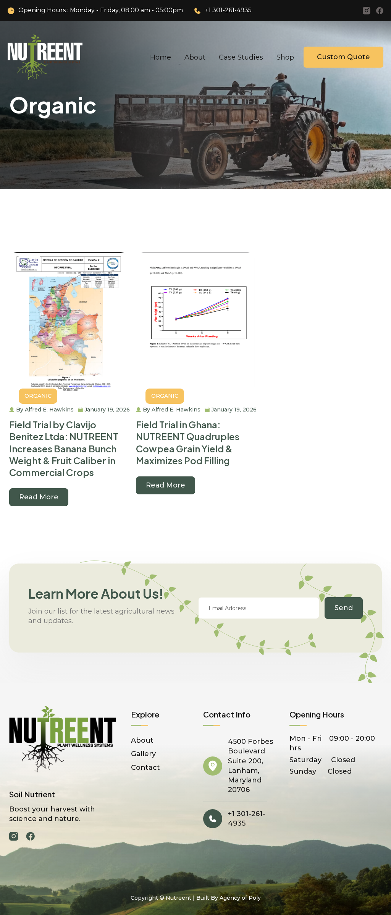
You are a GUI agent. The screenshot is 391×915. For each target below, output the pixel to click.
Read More (38, 497)
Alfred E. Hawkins (49, 409)
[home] (45, 57)
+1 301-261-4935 (228, 10)
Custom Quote (343, 57)
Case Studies (241, 57)
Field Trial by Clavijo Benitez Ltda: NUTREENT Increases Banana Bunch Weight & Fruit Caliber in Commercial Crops (63, 448)
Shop (285, 57)
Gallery (143, 754)
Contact (145, 767)
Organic (38, 395)
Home (160, 57)
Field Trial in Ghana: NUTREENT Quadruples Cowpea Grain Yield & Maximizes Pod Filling (187, 442)
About (194, 57)
